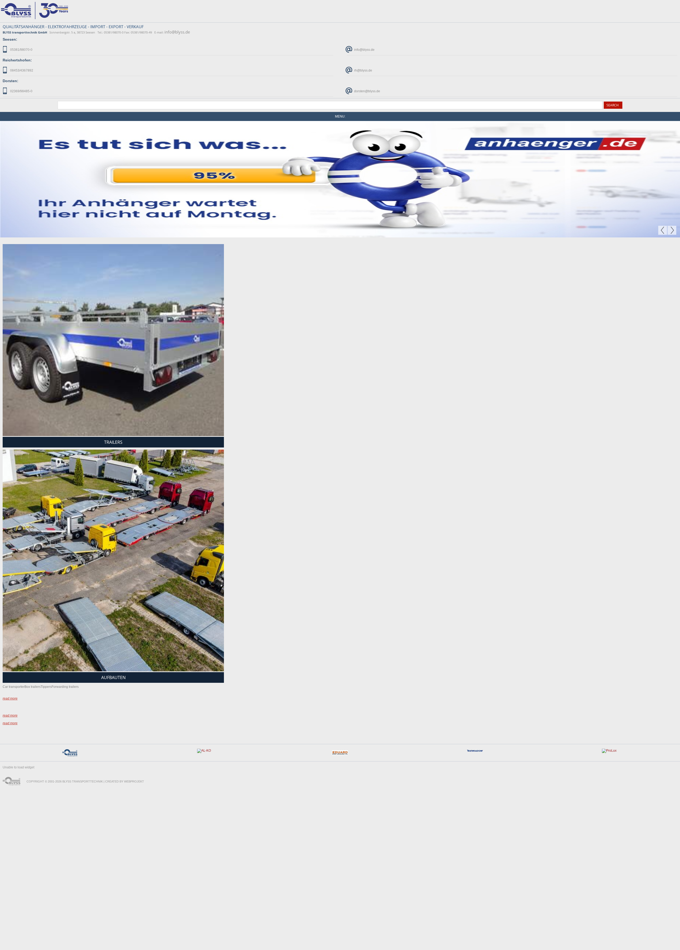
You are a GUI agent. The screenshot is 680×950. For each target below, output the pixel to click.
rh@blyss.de (362, 70)
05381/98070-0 (20, 50)
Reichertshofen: (17, 60)
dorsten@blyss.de (366, 91)
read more (10, 582)
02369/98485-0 (20, 91)
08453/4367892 (21, 70)
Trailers (113, 326)
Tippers (46, 570)
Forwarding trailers (65, 570)
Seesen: (10, 39)
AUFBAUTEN (113, 561)
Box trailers (32, 570)
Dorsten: (10, 81)
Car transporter (13, 570)
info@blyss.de (177, 32)
